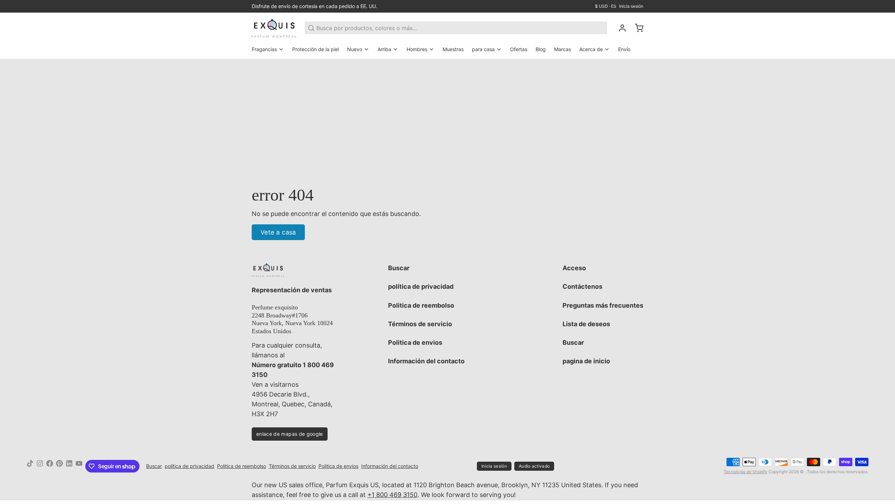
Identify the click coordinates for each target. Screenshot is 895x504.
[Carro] (636, 28)
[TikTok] (30, 466)
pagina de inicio (586, 361)
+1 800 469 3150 (392, 494)
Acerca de (591, 49)
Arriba (384, 49)
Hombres (417, 49)
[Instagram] (39, 466)
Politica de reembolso (421, 305)
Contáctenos (582, 286)
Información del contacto (426, 361)
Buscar (398, 268)
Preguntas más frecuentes (603, 305)
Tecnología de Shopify (745, 471)
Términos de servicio (420, 324)
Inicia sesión (631, 6)
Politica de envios (415, 342)
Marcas (562, 49)
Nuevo (354, 49)
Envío (624, 49)
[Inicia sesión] (619, 28)
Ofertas (518, 49)
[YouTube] (79, 466)
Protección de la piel (315, 49)
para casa (483, 49)
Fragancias (264, 49)
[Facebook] (49, 466)
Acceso (574, 268)
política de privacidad (420, 286)
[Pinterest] (59, 466)
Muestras (453, 49)
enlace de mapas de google (289, 434)
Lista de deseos (586, 324)
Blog (541, 49)
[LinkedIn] (69, 466)
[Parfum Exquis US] (274, 27)
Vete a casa (278, 232)
